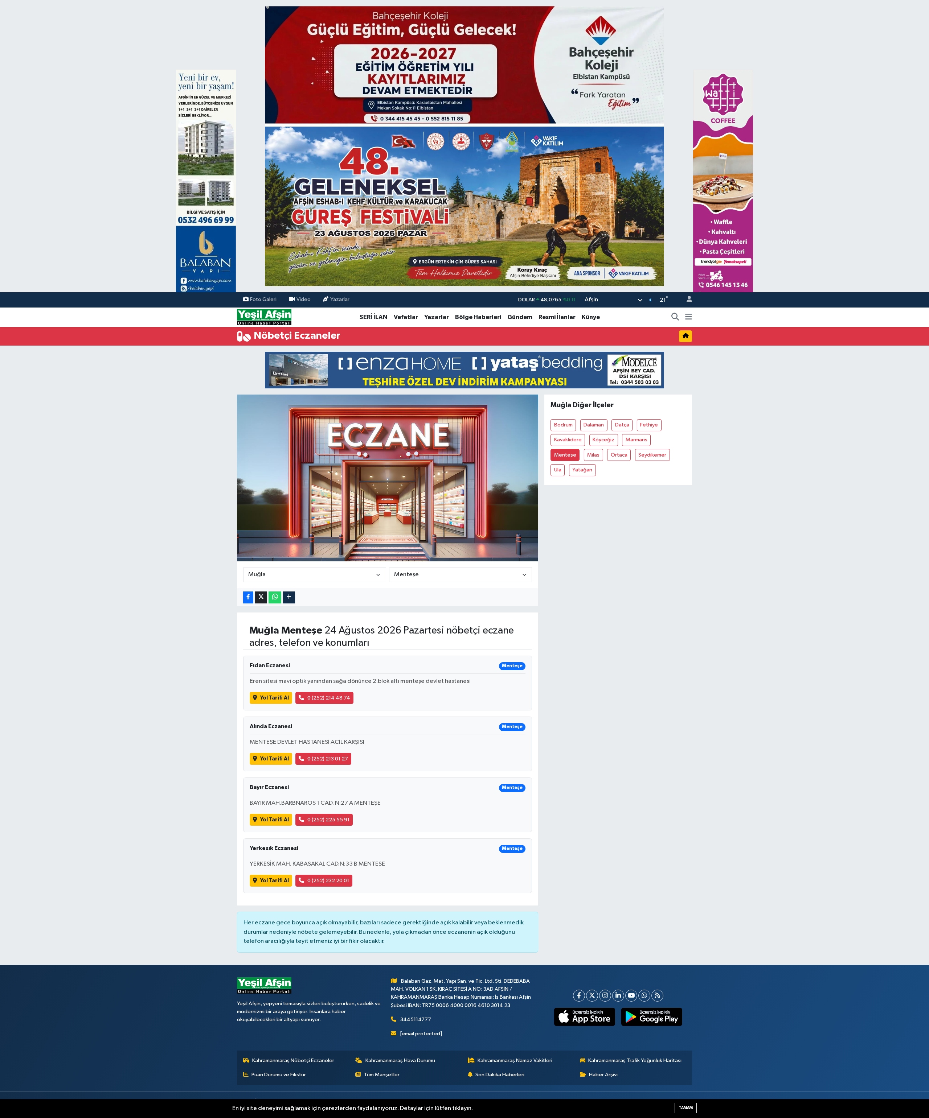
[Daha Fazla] (289, 597)
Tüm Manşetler (382, 1074)
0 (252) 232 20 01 (328, 880)
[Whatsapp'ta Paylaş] (275, 597)
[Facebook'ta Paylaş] (248, 597)
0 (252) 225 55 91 (328, 819)
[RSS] (657, 996)
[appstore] (585, 1017)
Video (303, 299)
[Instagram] (605, 996)
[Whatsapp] (644, 996)
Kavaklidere (568, 439)
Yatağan (582, 470)
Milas (593, 455)
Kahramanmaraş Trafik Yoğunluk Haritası (635, 1060)
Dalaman (594, 425)
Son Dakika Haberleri (499, 1074)
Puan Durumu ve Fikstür (278, 1074)
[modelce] (464, 370)
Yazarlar (339, 299)
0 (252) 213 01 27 (327, 759)
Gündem (519, 317)
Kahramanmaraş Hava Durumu (400, 1060)
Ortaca (619, 455)
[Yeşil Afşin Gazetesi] (264, 317)
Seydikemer (652, 455)
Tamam (686, 1108)
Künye (591, 317)
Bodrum (563, 425)
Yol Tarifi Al (274, 698)
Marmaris (636, 439)
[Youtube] (631, 996)
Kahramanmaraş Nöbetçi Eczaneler (293, 1060)
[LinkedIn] (618, 996)
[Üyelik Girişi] (686, 300)
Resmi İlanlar (557, 317)
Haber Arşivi (603, 1074)
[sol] (206, 187)
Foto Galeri (263, 299)
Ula (557, 470)
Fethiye (649, 425)
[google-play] (652, 1017)
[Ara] (675, 317)
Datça (622, 425)
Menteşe (565, 455)
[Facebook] (579, 996)
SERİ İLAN (374, 317)
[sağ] (723, 187)
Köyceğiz (603, 439)
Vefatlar (406, 317)
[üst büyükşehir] (464, 146)
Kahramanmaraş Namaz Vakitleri (515, 1060)
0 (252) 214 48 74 (328, 698)
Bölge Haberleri (478, 317)
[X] (592, 996)
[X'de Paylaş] (261, 597)
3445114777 (415, 1019)
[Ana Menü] (688, 317)
